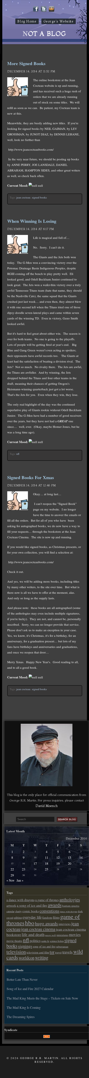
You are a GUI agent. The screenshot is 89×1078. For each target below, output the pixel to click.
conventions (49, 911)
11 (46, 857)
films (56, 917)
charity (18, 911)
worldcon (26, 958)
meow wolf (50, 935)
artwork (11, 905)
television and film (37, 952)
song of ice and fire (44, 946)
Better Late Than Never (22, 979)
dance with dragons (68, 911)
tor (52, 952)
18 (46, 863)
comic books (30, 911)
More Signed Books (26, 63)
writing (41, 957)
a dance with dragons (20, 900)
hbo (29, 923)
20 (69, 863)
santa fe (45, 941)
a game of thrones (47, 900)
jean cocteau (23, 197)
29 (12, 875)
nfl (17, 454)
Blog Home (26, 21)
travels (67, 952)
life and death (33, 934)
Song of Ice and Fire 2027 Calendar (30, 989)
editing (18, 918)
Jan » (20, 880)
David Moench (47, 806)
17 (35, 863)
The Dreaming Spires (21, 1017)
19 (58, 863)
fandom (47, 917)
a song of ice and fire (32, 905)
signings (25, 946)
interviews (65, 924)
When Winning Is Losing (31, 221)
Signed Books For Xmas (30, 477)
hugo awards (46, 923)
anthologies (69, 899)
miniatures (62, 935)
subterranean (62, 946)
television (16, 951)
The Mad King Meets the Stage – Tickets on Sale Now (42, 998)
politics (35, 940)
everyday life (32, 917)
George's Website (58, 21)
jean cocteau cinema (38, 929)
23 (23, 869)
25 (46, 869)
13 (69, 857)
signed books (39, 197)
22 (12, 869)
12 (58, 857)
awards (54, 905)
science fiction (57, 941)
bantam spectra (70, 906)
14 (81, 857)
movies (75, 934)
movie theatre (14, 941)
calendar (10, 911)
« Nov (10, 880)
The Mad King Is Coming (24, 1007)
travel (58, 952)
